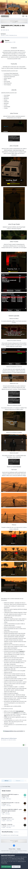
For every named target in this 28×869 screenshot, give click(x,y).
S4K (4, 797)
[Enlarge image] (14, 125)
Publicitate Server (13, 35)
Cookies (19, 849)
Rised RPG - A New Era (7, 824)
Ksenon (4, 33)
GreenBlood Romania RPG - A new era (10, 802)
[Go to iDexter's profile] (25, 825)
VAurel (4, 804)
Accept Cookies (7, 866)
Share (7, 780)
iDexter (4, 825)
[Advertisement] (14, 762)
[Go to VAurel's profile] (25, 803)
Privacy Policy (12, 849)
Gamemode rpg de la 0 (7, 817)
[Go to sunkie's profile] (25, 810)
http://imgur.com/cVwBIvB (17, 731)
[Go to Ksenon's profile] (2, 41)
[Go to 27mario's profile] (25, 818)
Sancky (4, 819)
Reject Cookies (16, 866)
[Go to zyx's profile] (25, 795)
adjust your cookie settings (18, 858)
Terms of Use (21, 861)
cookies (10, 857)
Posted (10, 42)
